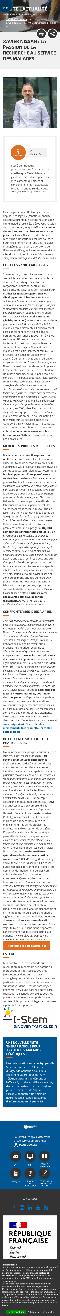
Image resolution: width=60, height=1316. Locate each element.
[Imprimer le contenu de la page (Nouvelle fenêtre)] (41, 34)
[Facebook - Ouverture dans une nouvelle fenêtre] (14, 1209)
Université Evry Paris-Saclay (20, 14)
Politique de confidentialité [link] (41, 1312)
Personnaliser (16, 1312)
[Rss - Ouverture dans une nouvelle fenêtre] (46, 1209)
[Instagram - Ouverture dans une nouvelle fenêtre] (22, 1209)
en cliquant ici (34, 1101)
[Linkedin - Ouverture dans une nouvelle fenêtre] (30, 1209)
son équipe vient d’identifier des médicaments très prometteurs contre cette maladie (27, 728)
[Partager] (52, 34)
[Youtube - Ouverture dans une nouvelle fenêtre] (38, 1209)
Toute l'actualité (16, 18)
